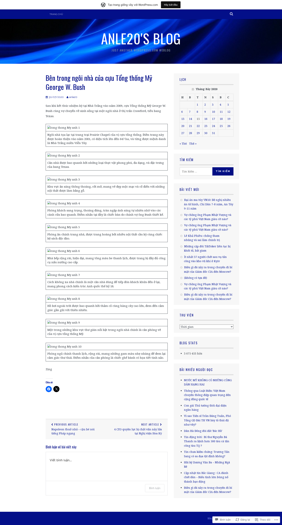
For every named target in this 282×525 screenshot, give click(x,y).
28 (190, 133)
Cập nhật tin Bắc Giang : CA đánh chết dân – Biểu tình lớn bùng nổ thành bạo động (206, 477)
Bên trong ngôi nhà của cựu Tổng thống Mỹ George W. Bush (99, 82)
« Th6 (183, 143)
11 (221, 111)
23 (205, 126)
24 (213, 126)
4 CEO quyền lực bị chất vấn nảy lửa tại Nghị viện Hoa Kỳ (138, 428)
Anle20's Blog (141, 38)
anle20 (73, 97)
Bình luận (154, 488)
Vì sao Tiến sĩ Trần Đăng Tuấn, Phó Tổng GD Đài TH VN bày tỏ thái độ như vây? (207, 420)
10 (213, 111)
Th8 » (192, 143)
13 (182, 119)
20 (182, 126)
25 (221, 126)
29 (198, 133)
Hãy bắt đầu (170, 4)
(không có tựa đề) (195, 278)
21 (190, 126)
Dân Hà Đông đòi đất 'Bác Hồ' (203, 431)
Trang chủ (56, 14)
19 (228, 119)
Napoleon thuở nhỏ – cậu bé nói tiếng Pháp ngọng (73, 428)
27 (182, 133)
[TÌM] (231, 14)
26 (228, 126)
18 (221, 119)
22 (198, 126)
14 (190, 119)
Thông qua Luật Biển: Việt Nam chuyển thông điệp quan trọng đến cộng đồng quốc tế (207, 395)
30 (205, 133)
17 (213, 119)
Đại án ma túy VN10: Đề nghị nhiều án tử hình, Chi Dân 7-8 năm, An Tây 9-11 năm (208, 204)
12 (228, 111)
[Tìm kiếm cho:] (197, 171)
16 (205, 119)
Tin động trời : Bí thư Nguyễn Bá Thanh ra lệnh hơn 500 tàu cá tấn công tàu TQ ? (206, 441)
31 (213, 133)
